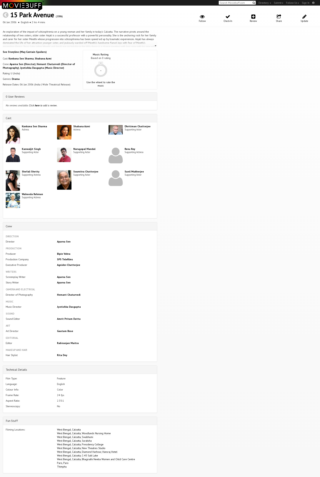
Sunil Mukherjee (134, 171)
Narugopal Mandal (84, 149)
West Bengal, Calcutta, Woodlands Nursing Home (84, 433)
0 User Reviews (15, 96)
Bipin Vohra (63, 253)
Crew (9, 226)
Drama (16, 79)
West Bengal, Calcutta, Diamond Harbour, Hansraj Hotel (87, 451)
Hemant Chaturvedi (69, 294)
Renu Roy (130, 149)
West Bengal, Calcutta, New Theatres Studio (81, 448)
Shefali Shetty (30, 171)
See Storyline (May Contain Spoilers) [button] (25, 52)
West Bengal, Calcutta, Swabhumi (75, 437)
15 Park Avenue (32, 14)
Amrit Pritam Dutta (69, 318)
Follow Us (291, 2)
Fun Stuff (12, 421)
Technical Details (16, 369)
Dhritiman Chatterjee (138, 126)
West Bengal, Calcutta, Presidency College (80, 444)
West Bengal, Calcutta (69, 429)
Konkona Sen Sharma (21, 58)
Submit (277, 2)
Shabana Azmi (43, 58)
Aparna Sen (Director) (23, 64)
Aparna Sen (64, 241)
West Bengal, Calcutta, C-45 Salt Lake (77, 455)
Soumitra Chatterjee (85, 171)
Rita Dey (62, 355)
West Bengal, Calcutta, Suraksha (74, 440)
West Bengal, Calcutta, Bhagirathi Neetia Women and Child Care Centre (96, 459)
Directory (264, 2)
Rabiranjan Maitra (68, 343)
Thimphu (62, 466)
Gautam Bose (65, 331)
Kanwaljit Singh (31, 149)
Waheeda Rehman (32, 194)
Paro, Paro (63, 463)
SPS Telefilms (65, 259)
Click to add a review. (43, 105)
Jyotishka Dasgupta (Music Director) (42, 67)
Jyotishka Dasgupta (69, 306)
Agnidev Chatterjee (68, 265)
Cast (8, 118)
